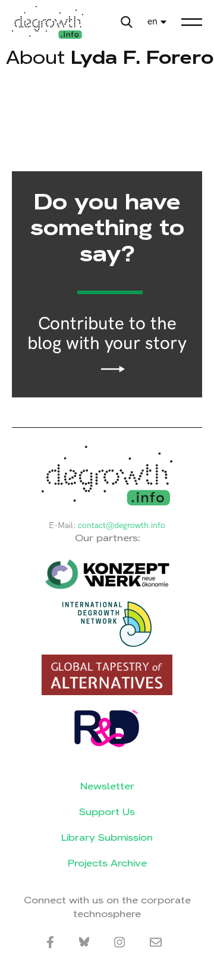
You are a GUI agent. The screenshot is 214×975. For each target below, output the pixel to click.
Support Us (107, 812)
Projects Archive (107, 863)
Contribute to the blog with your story (107, 334)
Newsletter (107, 786)
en (152, 21)
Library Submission (107, 837)
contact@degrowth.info (121, 525)
